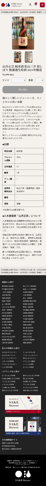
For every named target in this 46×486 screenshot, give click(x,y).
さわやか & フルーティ (9, 352)
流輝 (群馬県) (6, 298)
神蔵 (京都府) (27, 325)
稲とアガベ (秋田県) (29, 286)
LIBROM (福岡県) (7, 343)
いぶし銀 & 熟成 (7, 367)
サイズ (5, 80)
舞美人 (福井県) (28, 307)
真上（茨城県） (28, 298)
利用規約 (32, 463)
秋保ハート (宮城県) (29, 289)
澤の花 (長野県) (7, 313)
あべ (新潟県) (6, 304)
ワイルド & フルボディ (9, 364)
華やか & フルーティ (29, 358)
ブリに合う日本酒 (29, 384)
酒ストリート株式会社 (20, 467)
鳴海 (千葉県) (6, 301)
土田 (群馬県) (27, 295)
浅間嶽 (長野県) (28, 313)
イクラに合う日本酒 (8, 381)
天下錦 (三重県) (7, 325)
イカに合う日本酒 (8, 384)
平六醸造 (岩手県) (8, 289)
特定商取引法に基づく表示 (17, 463)
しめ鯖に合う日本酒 (8, 387)
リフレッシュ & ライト (30, 355)
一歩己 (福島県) (7, 292)
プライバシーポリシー (22, 464)
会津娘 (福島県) (28, 292)
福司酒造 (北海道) (8, 286)
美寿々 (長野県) (7, 310)
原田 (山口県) (27, 337)
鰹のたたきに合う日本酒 (31, 375)
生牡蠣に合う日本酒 (29, 381)
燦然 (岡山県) (6, 334)
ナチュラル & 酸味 (29, 361)
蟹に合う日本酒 (28, 378)
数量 (31, 80)
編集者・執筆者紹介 (13, 461)
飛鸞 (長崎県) (27, 343)
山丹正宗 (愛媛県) (29, 340)
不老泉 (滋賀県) (28, 319)
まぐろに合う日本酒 (8, 375)
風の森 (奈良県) (28, 328)
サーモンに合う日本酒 (30, 387)
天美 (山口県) (27, 334)
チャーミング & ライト (9, 358)
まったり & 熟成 (28, 367)
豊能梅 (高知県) (7, 340)
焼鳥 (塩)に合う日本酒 (30, 390)
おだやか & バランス (8, 355)
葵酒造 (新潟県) (28, 304)
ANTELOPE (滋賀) (29, 322)
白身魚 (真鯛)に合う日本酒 (11, 378)
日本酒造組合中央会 (8, 446)
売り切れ (23, 89)
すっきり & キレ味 (29, 352)
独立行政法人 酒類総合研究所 (11, 449)
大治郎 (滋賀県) (7, 322)
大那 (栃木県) (6, 295)
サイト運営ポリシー (29, 461)
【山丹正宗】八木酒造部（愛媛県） (31, 12)
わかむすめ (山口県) (8, 337)
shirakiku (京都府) (8, 331)
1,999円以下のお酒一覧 (27, 270)
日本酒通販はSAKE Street (9, 12)
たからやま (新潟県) (8, 307)
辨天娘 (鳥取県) (28, 331)
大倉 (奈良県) (6, 328)
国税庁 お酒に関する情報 (10, 443)
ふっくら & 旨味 (28, 364)
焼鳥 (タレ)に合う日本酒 (10, 390)
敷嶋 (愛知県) (6, 319)
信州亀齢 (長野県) (29, 310)
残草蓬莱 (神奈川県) (29, 301)
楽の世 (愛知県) (28, 316)
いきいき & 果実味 (8, 361)
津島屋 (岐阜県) (7, 316)
